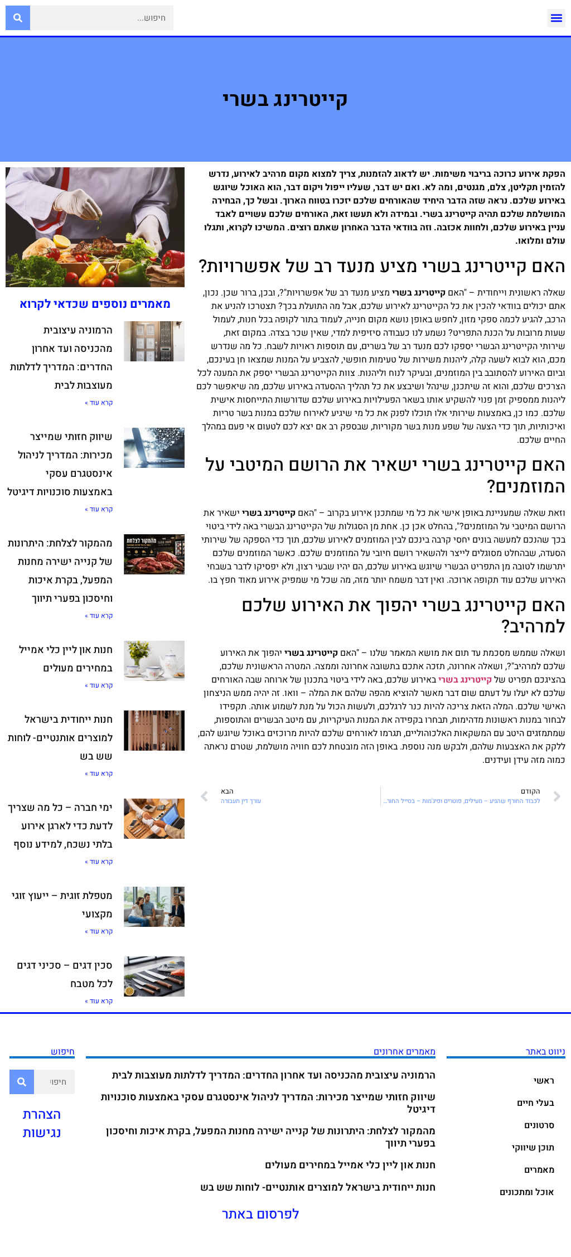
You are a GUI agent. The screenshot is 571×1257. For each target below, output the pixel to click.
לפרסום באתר (260, 1214)
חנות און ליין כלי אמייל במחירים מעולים (350, 1165)
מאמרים (539, 1170)
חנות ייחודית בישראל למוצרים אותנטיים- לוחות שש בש (60, 738)
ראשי (544, 1080)
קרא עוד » (99, 403)
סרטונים (539, 1125)
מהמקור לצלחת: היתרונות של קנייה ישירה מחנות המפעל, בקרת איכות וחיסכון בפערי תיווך (270, 1137)
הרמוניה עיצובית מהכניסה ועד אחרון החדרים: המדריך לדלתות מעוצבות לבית (273, 1075)
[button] (556, 18)
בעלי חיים (535, 1103)
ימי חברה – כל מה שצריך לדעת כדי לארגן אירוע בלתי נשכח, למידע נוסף (60, 826)
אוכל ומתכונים (527, 1192)
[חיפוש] (18, 18)
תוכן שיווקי (533, 1147)
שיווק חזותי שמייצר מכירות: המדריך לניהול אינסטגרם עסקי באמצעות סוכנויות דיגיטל (268, 1103)
